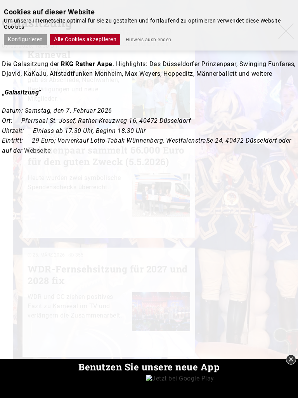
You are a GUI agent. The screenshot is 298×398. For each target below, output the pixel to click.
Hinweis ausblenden (149, 39)
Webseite (37, 150)
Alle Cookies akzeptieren (85, 39)
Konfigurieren (25, 39)
